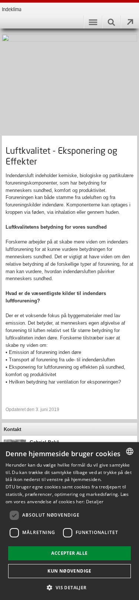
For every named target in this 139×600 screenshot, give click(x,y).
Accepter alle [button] (69, 553)
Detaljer (94, 501)
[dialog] (69, 521)
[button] (69, 587)
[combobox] (129, 451)
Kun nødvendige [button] (69, 571)
